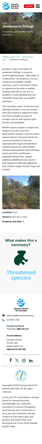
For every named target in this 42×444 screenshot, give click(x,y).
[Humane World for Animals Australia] (10, 6)
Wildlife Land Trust (10, 57)
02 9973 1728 (13, 319)
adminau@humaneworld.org (20, 315)
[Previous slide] (4, 192)
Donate (29, 6)
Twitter (17, 360)
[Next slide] (37, 192)
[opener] (38, 6)
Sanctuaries (28, 57)
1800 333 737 (22, 329)
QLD (4, 60)
